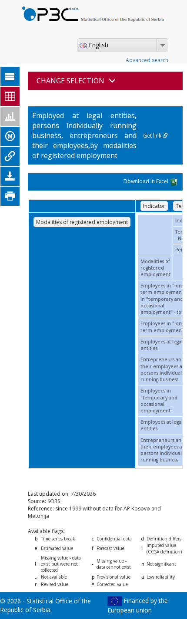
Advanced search (147, 60)
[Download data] (10, 176)
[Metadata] (10, 136)
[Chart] (10, 116)
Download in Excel (147, 181)
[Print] (10, 196)
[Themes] (10, 76)
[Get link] (10, 156)
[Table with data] (10, 96)
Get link (153, 135)
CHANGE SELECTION (70, 81)
